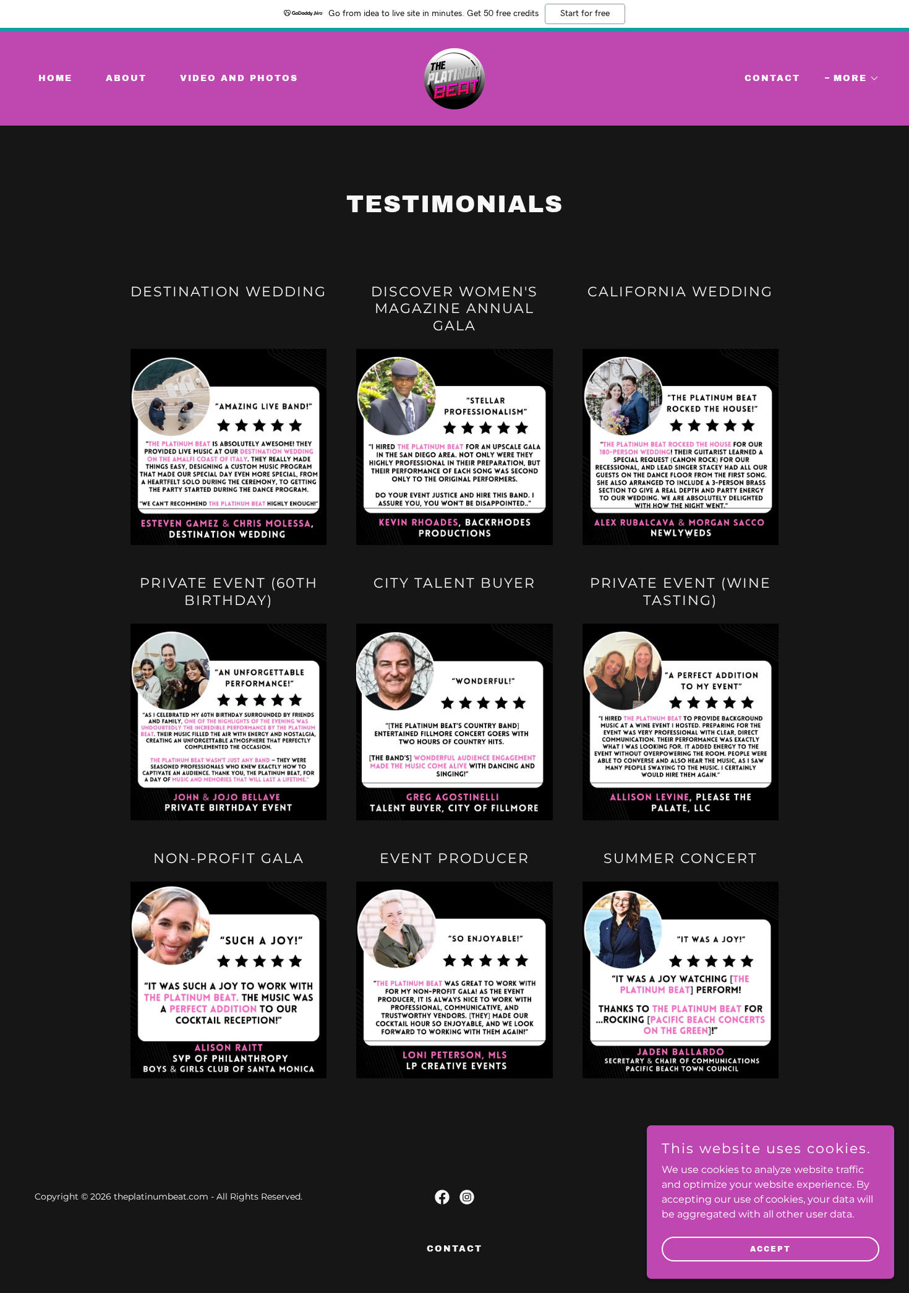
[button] (852, 78)
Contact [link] (772, 78)
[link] (454, 78)
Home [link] (55, 78)
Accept (770, 1248)
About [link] (126, 78)
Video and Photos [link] (239, 78)
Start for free (585, 13)
